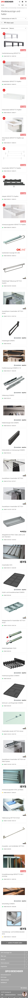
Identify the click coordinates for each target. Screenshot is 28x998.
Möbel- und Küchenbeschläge (10, 7)
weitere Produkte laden (15, 943)
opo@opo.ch (4, 982)
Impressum (20, 994)
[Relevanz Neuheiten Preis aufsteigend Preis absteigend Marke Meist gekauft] (18, 28)
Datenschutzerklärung (10, 994)
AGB (2, 994)
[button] (24, 994)
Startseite (3, 7)
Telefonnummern (5, 979)
